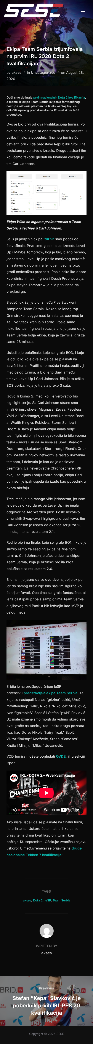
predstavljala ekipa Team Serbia (50, 693)
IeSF (48, 900)
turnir (49, 239)
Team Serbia (61, 900)
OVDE (61, 756)
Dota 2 (38, 900)
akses (16, 72)
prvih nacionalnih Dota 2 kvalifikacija (59, 97)
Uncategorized (43, 72)
